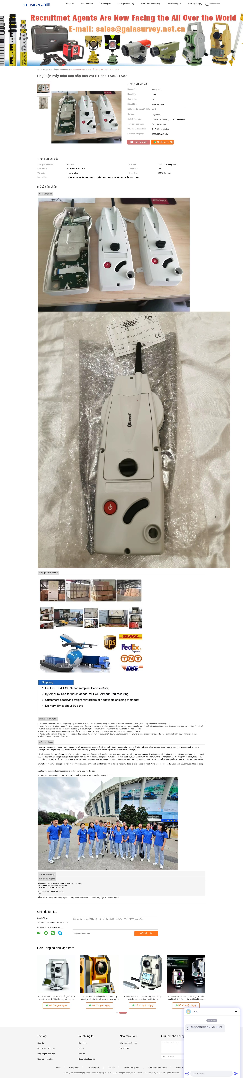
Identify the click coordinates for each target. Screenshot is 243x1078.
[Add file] (187, 1073)
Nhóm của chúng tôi (86, 1059)
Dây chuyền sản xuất (128, 1043)
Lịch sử (81, 1048)
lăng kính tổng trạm (58, 897)
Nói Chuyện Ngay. (195, 4)
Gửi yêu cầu (146, 933)
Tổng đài (40, 1043)
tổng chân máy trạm (79, 897)
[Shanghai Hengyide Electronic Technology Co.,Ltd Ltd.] (36, 5)
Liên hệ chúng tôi (174, 4)
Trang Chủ (70, 4)
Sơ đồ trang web (131, 1068)
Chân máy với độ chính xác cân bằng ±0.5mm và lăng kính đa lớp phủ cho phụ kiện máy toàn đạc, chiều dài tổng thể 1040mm (56, 997)
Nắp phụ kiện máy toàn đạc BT (106, 897)
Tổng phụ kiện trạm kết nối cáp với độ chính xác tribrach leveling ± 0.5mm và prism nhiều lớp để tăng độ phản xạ (142, 997)
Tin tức (111, 1068)
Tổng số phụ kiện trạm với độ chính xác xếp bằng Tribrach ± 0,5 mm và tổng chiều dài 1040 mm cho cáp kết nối (99, 997)
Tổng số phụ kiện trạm (46, 1054)
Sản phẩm (74, 1068)
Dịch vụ (81, 1054)
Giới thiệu (82, 1043)
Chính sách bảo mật (157, 1068)
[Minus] (236, 1011)
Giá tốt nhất (140, 142)
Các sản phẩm (87, 4)
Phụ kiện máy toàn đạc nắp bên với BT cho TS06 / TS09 (96, 69)
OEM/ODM (124, 1048)
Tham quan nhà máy (126, 4)
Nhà (58, 1068)
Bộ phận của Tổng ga (46, 1048)
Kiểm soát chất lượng (150, 4)
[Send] (236, 1073)
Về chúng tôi (105, 4)
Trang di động (182, 1068)
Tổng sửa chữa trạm (45, 1059)
